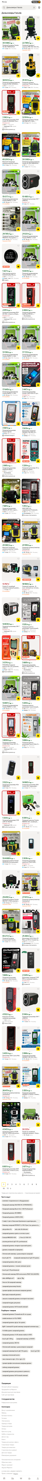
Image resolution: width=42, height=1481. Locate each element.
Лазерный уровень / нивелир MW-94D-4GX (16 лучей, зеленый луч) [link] (30, 46)
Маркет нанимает (7, 1465)
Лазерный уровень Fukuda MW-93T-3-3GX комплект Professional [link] (10, 900)
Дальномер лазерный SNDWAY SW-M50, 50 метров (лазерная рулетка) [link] (30, 431)
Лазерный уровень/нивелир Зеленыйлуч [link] (31, 548)
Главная (4, 1478)
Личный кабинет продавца (10, 1387)
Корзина (29, 1478)
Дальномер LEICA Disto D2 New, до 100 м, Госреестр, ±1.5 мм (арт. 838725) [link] (30, 939)
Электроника (6, 1421)
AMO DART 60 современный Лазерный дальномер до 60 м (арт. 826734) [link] (29, 509)
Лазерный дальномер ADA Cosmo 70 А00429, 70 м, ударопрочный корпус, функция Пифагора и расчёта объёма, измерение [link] (10, 120)
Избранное (21, 1478)
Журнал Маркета (7, 1467)
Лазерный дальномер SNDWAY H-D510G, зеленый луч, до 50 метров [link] (30, 1093)
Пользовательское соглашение (11, 1459)
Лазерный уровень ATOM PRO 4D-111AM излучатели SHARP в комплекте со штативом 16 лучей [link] (10, 1132)
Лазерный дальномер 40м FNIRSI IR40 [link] (10, 785)
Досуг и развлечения (8, 1410)
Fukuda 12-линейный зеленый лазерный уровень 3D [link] (10, 587)
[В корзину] (18, 38)
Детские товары (7, 1452)
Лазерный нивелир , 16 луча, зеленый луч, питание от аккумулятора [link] (30, 587)
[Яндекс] (15, 1474)
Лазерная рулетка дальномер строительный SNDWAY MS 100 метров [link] (30, 627)
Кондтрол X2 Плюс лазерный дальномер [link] (8, 1017)
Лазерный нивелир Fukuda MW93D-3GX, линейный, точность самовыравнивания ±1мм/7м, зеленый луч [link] (30, 821)
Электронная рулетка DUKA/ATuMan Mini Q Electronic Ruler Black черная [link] (11, 274)
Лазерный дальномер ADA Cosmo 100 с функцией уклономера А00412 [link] (30, 785)
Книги (3, 1439)
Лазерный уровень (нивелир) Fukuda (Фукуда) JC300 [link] (30, 83)
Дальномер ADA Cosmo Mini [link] (11, 1055)
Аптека (4, 1429)
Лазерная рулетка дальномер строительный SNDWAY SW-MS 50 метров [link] (30, 706)
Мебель (4, 1413)
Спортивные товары (8, 1445)
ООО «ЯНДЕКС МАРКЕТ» (14, 1471)
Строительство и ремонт (9, 1450)
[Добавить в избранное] (18, 18)
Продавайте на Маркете (9, 1389)
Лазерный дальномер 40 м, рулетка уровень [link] (30, 468)
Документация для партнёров (11, 1392)
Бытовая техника (7, 1415)
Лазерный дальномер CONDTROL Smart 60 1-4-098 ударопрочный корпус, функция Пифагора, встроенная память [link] (10, 743)
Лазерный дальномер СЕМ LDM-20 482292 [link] (10, 821)
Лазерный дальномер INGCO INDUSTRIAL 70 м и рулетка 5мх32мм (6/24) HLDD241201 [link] (30, 665)
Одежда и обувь (7, 1423)
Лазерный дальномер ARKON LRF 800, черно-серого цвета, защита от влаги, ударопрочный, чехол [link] (9, 509)
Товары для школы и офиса (10, 1442)
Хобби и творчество (8, 1434)
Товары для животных (8, 1447)
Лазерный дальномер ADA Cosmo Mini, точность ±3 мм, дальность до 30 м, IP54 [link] (10, 1169)
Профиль (38, 1478)
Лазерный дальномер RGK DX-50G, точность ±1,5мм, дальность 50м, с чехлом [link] (10, 313)
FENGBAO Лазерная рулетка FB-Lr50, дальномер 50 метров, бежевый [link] (11, 665)
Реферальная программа (9, 1402)
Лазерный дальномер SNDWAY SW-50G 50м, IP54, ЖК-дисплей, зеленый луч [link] (30, 1056)
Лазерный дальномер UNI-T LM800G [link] (30, 199)
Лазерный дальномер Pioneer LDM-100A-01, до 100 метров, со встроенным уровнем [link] (30, 392)
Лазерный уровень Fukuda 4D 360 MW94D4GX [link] (10, 46)
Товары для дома (7, 1426)
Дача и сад (5, 1437)
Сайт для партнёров (8, 1395)
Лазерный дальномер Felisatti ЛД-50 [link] (9, 431)
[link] (15, 1200)
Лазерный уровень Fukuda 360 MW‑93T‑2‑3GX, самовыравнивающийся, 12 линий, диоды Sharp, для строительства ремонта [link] (30, 120)
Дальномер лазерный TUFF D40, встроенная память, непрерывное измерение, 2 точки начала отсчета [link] (30, 978)
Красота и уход (6, 1431)
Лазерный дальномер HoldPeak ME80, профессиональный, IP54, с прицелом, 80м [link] (10, 468)
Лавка (12, 1478)
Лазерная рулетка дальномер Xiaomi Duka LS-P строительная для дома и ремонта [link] (30, 743)
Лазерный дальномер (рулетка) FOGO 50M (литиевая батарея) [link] (28, 861)
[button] (39, 7)
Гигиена (4, 1418)
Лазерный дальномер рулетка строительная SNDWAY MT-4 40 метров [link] (10, 978)
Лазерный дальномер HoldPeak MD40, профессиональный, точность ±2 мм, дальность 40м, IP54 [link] (30, 1169)
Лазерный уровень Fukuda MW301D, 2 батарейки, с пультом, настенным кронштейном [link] (10, 236)
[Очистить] (34, 7)
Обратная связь (6, 1462)
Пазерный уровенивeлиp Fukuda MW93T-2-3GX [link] (10, 199)
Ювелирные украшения (9, 1455)
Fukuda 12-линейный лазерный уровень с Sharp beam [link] (30, 1132)
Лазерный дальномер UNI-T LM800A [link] (11, 627)
